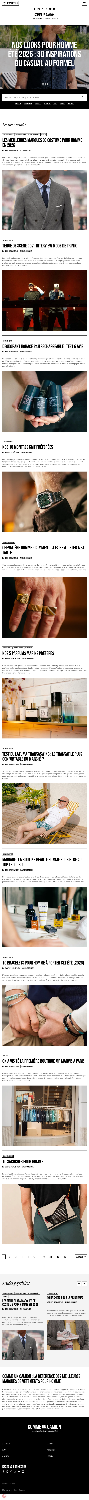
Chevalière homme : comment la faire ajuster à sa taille (43, 550)
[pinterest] (42, 9)
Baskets (18, 104)
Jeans (55, 104)
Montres (71, 104)
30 (58, 1257)
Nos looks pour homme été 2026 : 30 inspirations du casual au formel (44, 54)
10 (43, 1257)
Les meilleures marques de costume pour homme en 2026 (42, 142)
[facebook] (35, 9)
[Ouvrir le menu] (84, 3)
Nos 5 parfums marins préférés (28, 654)
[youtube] (50, 9)
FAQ (4, 1449)
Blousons (47, 104)
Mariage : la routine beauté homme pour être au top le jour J (42, 862)
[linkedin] (54, 9)
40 (65, 1257)
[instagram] (39, 9)
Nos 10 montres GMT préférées (27, 447)
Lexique (50, 1456)
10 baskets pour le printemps (65, 1298)
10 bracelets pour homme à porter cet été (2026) (43, 963)
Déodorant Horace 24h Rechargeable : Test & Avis (42, 347)
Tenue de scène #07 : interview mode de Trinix (39, 246)
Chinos (62, 104)
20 (50, 1257)
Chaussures (28, 104)
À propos (6, 1443)
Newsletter (12, 3)
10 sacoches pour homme (22, 1162)
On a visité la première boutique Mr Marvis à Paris (43, 1061)
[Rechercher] (82, 97)
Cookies (22, 1490)
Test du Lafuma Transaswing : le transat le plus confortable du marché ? (42, 756)
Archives (5, 1456)
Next (84, 1283)
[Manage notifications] (4, 1496)
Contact (50, 1443)
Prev (79, 1283)
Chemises (38, 104)
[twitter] (46, 9)
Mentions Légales (9, 1490)
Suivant (79, 1257)
